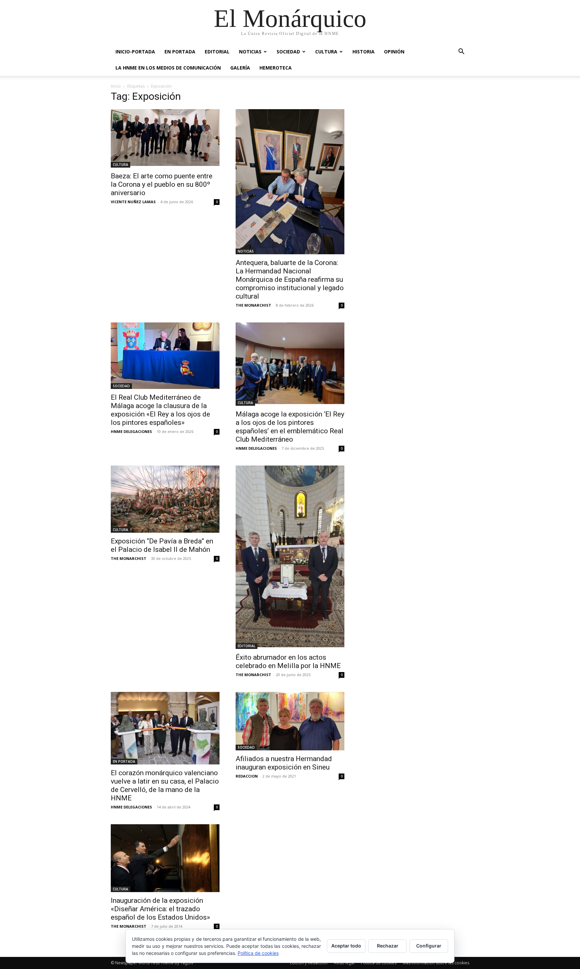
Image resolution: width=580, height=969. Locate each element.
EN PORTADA (179, 51)
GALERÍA (240, 67)
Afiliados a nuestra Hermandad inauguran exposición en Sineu (284, 763)
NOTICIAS (250, 51)
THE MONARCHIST (253, 305)
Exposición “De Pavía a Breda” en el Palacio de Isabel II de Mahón (162, 545)
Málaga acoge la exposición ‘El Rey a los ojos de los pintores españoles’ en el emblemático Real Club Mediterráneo (290, 426)
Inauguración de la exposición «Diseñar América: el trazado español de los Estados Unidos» (160, 908)
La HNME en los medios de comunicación (168, 67)
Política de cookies (258, 953)
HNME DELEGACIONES (131, 431)
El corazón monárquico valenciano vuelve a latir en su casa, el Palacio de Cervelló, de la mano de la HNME (165, 785)
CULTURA (326, 51)
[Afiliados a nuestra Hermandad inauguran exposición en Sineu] (290, 721)
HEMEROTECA (275, 67)
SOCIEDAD (288, 51)
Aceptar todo (346, 946)
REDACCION (247, 776)
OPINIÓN (394, 51)
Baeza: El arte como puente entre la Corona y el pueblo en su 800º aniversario (161, 184)
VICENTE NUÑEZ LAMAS (133, 201)
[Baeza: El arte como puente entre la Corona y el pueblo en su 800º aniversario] (165, 138)
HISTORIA (363, 51)
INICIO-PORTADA (135, 51)
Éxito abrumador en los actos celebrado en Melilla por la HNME (288, 661)
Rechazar (387, 946)
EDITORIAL (217, 51)
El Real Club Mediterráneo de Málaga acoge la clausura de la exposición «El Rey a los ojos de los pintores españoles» (160, 410)
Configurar (428, 946)
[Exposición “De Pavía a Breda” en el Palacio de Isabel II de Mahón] (165, 499)
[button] (461, 52)
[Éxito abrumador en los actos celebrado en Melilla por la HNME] (290, 557)
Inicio (116, 86)
